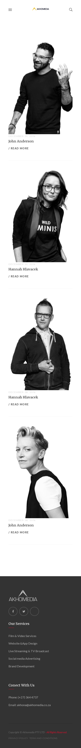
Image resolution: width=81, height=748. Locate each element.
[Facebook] (13, 611)
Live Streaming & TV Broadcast (28, 651)
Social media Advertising (24, 658)
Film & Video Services (22, 636)
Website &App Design (22, 643)
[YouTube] (34, 611)
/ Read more (18, 148)
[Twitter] (23, 611)
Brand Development (21, 666)
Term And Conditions (43, 738)
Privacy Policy (18, 738)
